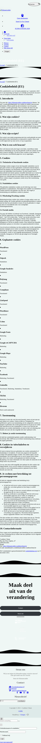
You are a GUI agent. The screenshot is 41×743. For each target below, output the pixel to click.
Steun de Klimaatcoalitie (20, 678)
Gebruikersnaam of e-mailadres (9, 728)
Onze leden (7, 38)
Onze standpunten (22, 18)
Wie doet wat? (11, 35)
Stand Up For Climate (22, 21)
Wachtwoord (4, 732)
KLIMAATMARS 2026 (22, 28)
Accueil (2, 65)
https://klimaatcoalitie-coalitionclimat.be (20, 102)
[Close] (1, 719)
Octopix (22, 715)
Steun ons (20, 613)
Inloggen (7, 51)
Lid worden (10, 40)
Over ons (6, 34)
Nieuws (6, 43)
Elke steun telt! (8, 48)
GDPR (20, 711)
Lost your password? (6, 742)
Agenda (6, 44)
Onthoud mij (6, 735)
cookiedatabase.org (31, 551)
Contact (6, 46)
